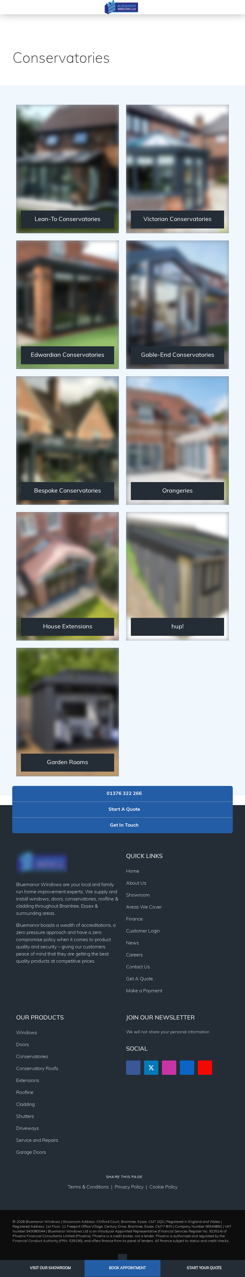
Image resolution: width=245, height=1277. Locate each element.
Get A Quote (139, 979)
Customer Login (143, 931)
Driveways (27, 1128)
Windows (26, 1033)
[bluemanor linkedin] (187, 1067)
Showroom (138, 895)
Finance (134, 919)
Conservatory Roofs (37, 1068)
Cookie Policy (163, 1187)
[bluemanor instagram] (169, 1067)
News (132, 943)
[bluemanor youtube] (205, 1067)
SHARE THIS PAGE (124, 1177)
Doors (22, 1045)
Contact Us (138, 967)
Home (132, 871)
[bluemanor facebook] (133, 1067)
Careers (134, 955)
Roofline (24, 1092)
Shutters (25, 1116)
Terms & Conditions (88, 1187)
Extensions (27, 1080)
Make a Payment (144, 991)
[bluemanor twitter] (151, 1067)
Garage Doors (31, 1152)
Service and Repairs (37, 1140)
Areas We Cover (144, 907)
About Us (136, 883)
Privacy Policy (129, 1187)
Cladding (25, 1104)
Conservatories (32, 1056)
